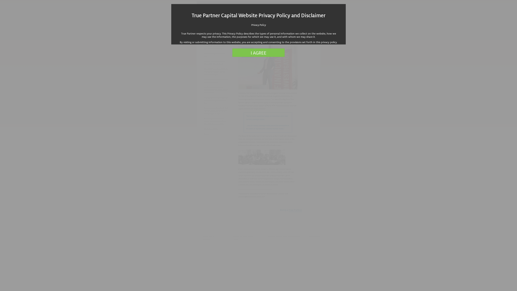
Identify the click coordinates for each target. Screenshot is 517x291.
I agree (258, 52)
